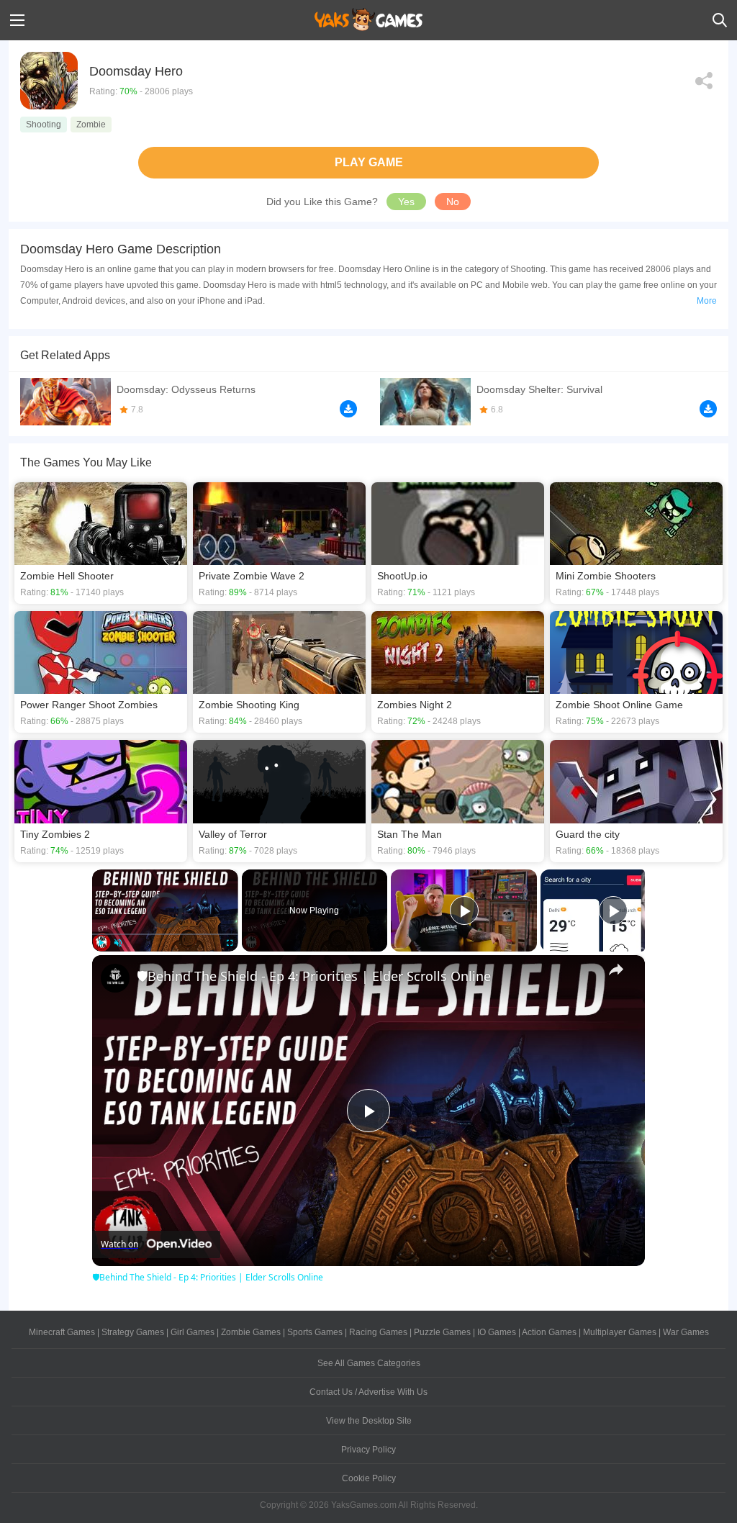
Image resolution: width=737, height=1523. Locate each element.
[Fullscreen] (229, 943)
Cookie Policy (369, 1478)
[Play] (100, 943)
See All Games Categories (368, 1363)
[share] (616, 969)
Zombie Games (251, 1332)
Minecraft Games (62, 1332)
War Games (686, 1332)
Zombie (91, 124)
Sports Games (315, 1332)
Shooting (43, 124)
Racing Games (378, 1332)
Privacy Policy (368, 1450)
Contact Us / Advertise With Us (368, 1392)
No (452, 201)
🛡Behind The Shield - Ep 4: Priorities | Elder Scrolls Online (314, 976)
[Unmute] (118, 943)
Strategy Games (132, 1332)
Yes (406, 201)
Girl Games (192, 1332)
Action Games (549, 1332)
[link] (115, 978)
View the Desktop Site (369, 1421)
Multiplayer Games (619, 1332)
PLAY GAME (369, 162)
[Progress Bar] (165, 933)
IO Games (496, 1332)
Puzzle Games (442, 1332)
